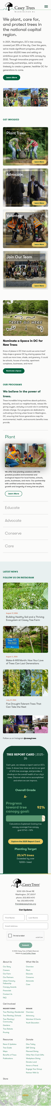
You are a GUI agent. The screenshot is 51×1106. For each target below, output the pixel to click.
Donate (29, 1039)
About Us (7, 962)
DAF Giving (30, 1048)
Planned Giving (32, 1051)
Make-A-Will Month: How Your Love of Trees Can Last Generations (24, 662)
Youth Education (32, 1023)
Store (5, 1079)
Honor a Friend (32, 1065)
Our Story (7, 967)
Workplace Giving (33, 1058)
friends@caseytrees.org (25, 904)
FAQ (4, 998)
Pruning (6, 1032)
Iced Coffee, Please (29, 953)
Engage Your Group (34, 1069)
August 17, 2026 (12, 613)
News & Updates (9, 1044)
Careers (6, 970)
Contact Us (7, 994)
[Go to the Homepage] (18, 7)
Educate (12, 507)
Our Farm (7, 974)
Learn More (11, 77)
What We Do (32, 962)
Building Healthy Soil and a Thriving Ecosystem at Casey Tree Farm (25, 618)
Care (9, 546)
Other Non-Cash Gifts (35, 1055)
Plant (28, 970)
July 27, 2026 (11, 700)
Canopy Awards (9, 987)
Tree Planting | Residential (13, 1012)
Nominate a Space (13, 371)
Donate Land (31, 1062)
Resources (8, 1039)
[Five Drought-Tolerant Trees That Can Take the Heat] (25, 682)
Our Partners (8, 977)
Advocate (13, 520)
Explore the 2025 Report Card (25, 841)
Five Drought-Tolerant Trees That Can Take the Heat (23, 705)
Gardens (6, 1025)
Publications (8, 1058)
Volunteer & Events (33, 1019)
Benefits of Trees (9, 1055)
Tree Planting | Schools (12, 1015)
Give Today (30, 1044)
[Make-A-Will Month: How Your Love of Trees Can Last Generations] (25, 639)
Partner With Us (32, 1073)
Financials (7, 990)
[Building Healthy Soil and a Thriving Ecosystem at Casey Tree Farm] (25, 596)
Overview (30, 967)
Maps (5, 1051)
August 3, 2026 (12, 657)
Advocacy (30, 1015)
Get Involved (9, 1004)
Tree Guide (7, 1048)
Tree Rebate (8, 1029)
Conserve (13, 533)
